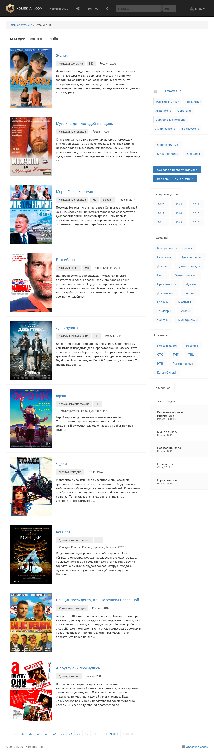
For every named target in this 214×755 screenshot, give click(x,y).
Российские (193, 101)
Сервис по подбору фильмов (177, 169)
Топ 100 (93, 8)
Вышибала (65, 259)
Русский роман (183, 363)
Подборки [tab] (172, 90)
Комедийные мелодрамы (174, 248)
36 (54, 733)
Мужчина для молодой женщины (85, 123)
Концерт (63, 531)
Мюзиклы (184, 302)
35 (46, 733)
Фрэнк (61, 395)
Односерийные (167, 144)
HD (78, 8)
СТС (160, 354)
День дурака (67, 327)
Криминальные (191, 257)
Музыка (191, 284)
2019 (178, 204)
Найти (169, 8)
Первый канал (167, 345)
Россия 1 (192, 345)
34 (39, 733)
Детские (162, 266)
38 (70, 733)
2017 (161, 213)
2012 (196, 222)
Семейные (164, 257)
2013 (178, 222)
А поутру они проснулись (78, 667)
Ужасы (185, 311)
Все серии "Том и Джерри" (175, 178)
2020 (161, 204)
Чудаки (62, 463)
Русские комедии (167, 101)
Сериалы (193, 153)
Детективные (166, 293)
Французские (190, 128)
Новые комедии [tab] (164, 401)
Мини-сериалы (167, 153)
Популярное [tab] (162, 387)
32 (23, 733)
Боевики (162, 302)
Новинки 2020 (58, 8)
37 (62, 733)
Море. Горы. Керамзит (75, 191)
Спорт (161, 275)
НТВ (160, 363)
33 (31, 733)
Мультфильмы (188, 320)
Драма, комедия (189, 266)
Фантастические (186, 275)
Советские (184, 110)
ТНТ (176, 354)
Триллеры (164, 311)
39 (78, 733)
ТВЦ (191, 354)
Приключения (166, 284)
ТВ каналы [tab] (161, 335)
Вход (199, 8)
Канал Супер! (166, 372)
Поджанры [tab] (161, 237)
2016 (178, 213)
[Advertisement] (179, 59)
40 (86, 733)
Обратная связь (197, 747)
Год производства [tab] (166, 194)
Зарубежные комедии (171, 119)
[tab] (155, 90)
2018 (196, 204)
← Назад (112, 733)
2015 (196, 213)
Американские (165, 128)
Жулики (63, 55)
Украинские (163, 110)
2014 (161, 222)
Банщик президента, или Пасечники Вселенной (97, 599)
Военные (190, 293)
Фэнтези (162, 320)
